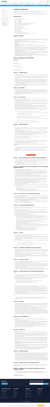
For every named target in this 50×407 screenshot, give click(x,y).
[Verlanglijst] (45, 1)
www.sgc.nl (43, 334)
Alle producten (39, 394)
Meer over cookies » (47, 405)
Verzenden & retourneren (5, 11)
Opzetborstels (15, 393)
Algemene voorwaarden (5, 17)
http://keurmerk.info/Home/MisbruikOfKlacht (37, 324)
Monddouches (15, 395)
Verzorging (14, 396)
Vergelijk (39, 393)
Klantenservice (3, 9)
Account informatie (40, 389)
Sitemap (26, 395)
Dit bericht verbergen (41, 405)
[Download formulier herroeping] (31, 155)
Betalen (3, 13)
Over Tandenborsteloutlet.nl (5, 19)
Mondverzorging (15, 394)
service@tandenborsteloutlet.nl (18, 66)
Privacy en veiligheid (4, 15)
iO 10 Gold (14, 389)
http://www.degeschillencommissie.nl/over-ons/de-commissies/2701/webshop (24, 342)
